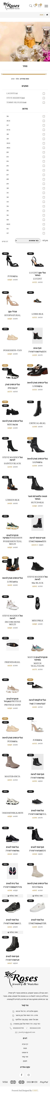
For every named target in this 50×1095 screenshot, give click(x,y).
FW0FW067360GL (12, 923)
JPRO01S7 (12, 388)
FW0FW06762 (37, 778)
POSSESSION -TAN (12, 350)
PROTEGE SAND (12, 705)
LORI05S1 (37, 386)
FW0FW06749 (12, 960)
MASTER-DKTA (12, 777)
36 (8, 116)
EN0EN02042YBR (37, 923)
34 (8, 206)
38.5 (8, 148)
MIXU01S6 (12, 425)
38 (8, 134)
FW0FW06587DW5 (12, 887)
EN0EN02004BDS (37, 541)
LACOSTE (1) (12, 93)
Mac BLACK (37, 583)
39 (8, 139)
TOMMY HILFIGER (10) (16, 102)
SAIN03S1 (37, 462)
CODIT (35, 1091)
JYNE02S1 (12, 276)
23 (8, 157)
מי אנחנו (25, 1052)
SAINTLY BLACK (12, 464)
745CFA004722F (37, 704)
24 (8, 161)
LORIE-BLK (37, 314)
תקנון (25, 1061)
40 (8, 220)
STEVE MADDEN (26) (16, 98)
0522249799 (18, 1028)
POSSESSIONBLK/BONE (12, 813)
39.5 (8, 143)
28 (8, 179)
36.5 (8, 121)
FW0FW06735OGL (37, 814)
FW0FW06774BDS (37, 352)
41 (8, 229)
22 (8, 152)
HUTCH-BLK (37, 503)
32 (8, 197)
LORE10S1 (12, 582)
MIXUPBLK (37, 621)
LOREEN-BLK (12, 500)
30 (8, 188)
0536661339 (35, 1028)
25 (8, 166)
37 (8, 125)
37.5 (8, 130)
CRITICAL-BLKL (37, 423)
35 (8, 211)
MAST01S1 (37, 887)
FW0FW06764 (12, 851)
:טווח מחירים (24, 79)
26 (8, 170)
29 (8, 184)
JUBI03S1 (37, 740)
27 (8, 175)
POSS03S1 (12, 741)
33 (8, 202)
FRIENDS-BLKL (12, 662)
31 (8, 193)
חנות (25, 1048)
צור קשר (25, 1057)
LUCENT (37, 279)
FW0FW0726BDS (37, 851)
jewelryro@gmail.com (27, 1032)
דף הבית (25, 1044)
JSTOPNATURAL (12, 315)
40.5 (8, 224)
